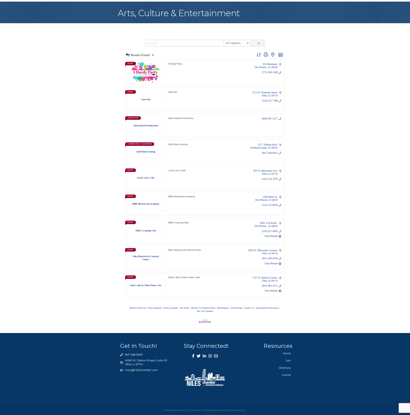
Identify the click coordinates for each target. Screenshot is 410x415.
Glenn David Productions (180, 118)
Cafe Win (172, 92)
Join (288, 360)
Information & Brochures (267, 308)
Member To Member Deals (203, 308)
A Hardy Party (175, 63)
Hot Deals (184, 308)
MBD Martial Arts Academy (181, 196)
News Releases (154, 308)
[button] (128, 55)
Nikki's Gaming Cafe (178, 222)
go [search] (259, 43)
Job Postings (236, 308)
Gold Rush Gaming (178, 144)
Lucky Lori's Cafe (177, 170)
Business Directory (137, 308)
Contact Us (249, 308)
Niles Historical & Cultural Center (184, 250)
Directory (285, 367)
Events (286, 375)
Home (287, 353)
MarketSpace (223, 308)
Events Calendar (170, 308)
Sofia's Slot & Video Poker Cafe (184, 277)
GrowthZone (239, 410)
